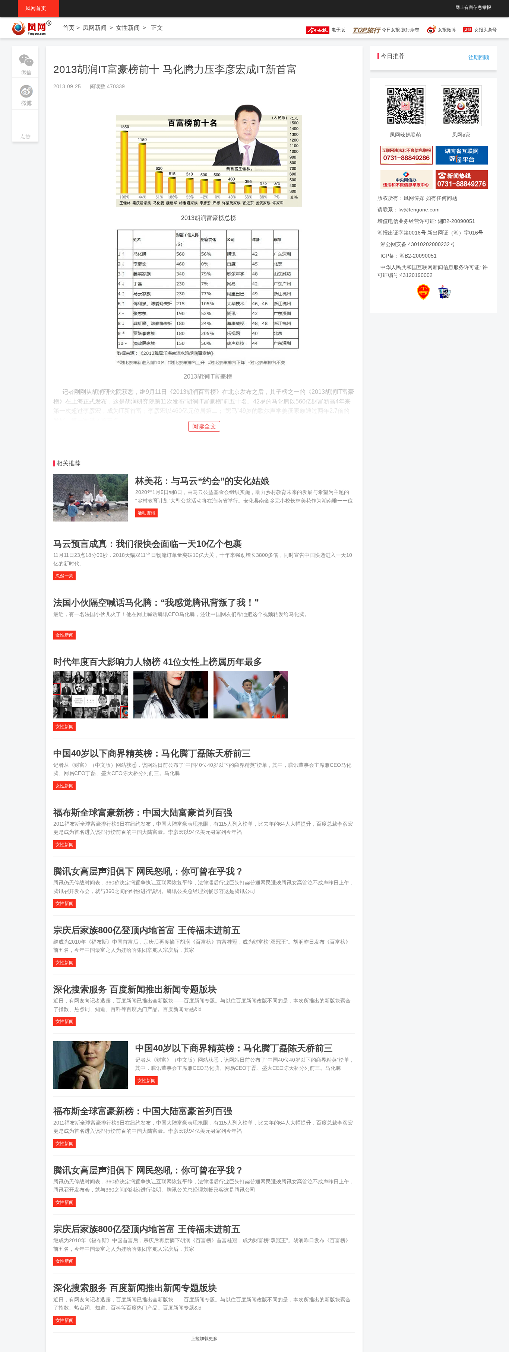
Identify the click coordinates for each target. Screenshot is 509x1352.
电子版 (337, 29)
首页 (69, 28)
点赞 (25, 126)
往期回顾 (478, 57)
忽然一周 (64, 575)
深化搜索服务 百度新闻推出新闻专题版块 (135, 989)
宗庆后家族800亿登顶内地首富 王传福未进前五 (146, 930)
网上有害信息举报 (473, 7)
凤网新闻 (95, 28)
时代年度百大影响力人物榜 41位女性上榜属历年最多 (157, 662)
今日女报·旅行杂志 (400, 29)
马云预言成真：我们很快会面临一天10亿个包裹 (147, 544)
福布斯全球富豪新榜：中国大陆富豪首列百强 (142, 812)
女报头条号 (485, 29)
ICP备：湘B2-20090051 (408, 256)
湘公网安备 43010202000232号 (417, 244)
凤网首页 (38, 8)
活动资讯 (146, 513)
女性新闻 (128, 28)
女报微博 (447, 29)
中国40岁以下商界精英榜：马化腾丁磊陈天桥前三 (152, 753)
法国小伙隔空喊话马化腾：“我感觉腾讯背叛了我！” (156, 602)
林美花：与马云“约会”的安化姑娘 (202, 481)
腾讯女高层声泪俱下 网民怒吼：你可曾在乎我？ (148, 871)
